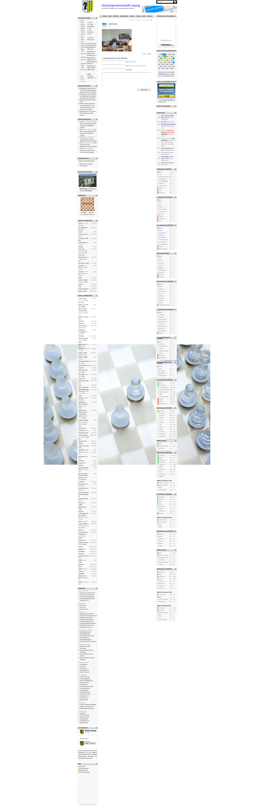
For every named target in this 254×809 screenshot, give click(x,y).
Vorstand (130, 99)
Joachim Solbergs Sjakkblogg (88, 704)
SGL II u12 (84, 63)
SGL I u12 (84, 59)
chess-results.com (85, 677)
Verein (110, 16)
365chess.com (84, 722)
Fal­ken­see (81, 553)
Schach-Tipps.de (84, 715)
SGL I (82, 22)
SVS (85, 253)
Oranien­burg (81, 432)
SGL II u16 (84, 45)
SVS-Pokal (90, 76)
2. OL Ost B (90, 24)
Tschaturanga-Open (83, 361)
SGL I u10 (84, 69)
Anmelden (83, 766)
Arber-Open (81, 374)
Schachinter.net (84, 690)
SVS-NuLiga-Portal (85, 636)
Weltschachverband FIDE (87, 614)
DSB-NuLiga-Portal (85, 634)
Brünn (80, 566)
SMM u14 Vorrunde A (163, 480)
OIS (79, 452)
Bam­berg (80, 441)
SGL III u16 (84, 47)
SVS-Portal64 (83, 637)
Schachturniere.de (85, 692)
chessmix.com (84, 698)
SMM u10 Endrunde (162, 605)
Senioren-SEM (82, 524)
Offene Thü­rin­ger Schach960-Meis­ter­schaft (83, 475)
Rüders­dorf (81, 323)
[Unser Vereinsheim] (87, 180)
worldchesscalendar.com (86, 686)
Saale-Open (81, 430)
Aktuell (105, 16)
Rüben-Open (82, 257)
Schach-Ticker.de (84, 672)
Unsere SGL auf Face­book (87, 594)
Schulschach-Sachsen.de (87, 625)
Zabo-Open (81, 456)
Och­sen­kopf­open (83, 435)
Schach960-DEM (83, 338)
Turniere (132, 16)
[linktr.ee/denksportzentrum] (87, 161)
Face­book (91, 658)
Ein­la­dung (164, 134)
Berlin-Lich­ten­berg (83, 387)
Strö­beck (80, 247)
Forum (144, 16)
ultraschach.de (84, 699)
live (79, 261)
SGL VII (83, 34)
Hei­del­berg (81, 551)
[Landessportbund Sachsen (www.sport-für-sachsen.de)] (87, 748)
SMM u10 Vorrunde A (163, 592)
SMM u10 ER (90, 69)
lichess (82, 656)
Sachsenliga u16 (91, 43)
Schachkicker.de (84, 670)
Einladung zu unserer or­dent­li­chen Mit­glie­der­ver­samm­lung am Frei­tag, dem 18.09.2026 (88, 96)
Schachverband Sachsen (87, 621)
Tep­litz (80, 278)
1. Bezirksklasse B (162, 309)
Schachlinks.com (84, 696)
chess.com (83, 607)
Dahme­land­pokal (83, 498)
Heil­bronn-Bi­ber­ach (83, 365)
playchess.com (84, 609)
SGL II (82, 24)
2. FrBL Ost (90, 37)
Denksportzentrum (83, 158)
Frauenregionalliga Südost (164, 362)
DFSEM (85, 280)
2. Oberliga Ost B (161, 197)
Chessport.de (83, 684)
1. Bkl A (89, 34)
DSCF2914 (113, 24)
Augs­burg (81, 367)
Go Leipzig (83, 648)
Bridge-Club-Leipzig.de (86, 164)
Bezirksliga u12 (91, 58)
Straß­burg (81, 321)
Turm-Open (81, 249)
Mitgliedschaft (136, 99)
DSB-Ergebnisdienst (85, 632)
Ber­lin (80, 521)
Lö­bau (80, 378)
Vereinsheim (144, 99)
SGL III (83, 26)
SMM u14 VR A (91, 53)
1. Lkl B (89, 28)
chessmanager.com (85, 679)
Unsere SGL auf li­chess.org (87, 593)
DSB (87, 238)
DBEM (80, 357)
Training (138, 16)
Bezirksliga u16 (91, 47)
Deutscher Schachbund (86, 617)
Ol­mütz (80, 395)
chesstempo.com (84, 721)
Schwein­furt (81, 238)
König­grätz (81, 573)
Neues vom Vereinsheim (85, 171)
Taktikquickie (82, 195)
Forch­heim (81, 481)
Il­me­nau (80, 546)
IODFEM (80, 398)
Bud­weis (80, 291)
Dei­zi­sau (80, 530)
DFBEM (85, 357)
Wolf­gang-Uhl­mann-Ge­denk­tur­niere (83, 404)
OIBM (79, 569)
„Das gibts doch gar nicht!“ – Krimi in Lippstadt (139, 20)
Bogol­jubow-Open (83, 542)
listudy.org (82, 713)
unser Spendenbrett (168, 50)
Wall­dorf (80, 443)
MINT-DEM (81, 450)
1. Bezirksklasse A (162, 281)
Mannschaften (124, 16)
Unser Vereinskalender (163, 106)
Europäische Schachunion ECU (88, 615)
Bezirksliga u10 (91, 66)
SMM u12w (90, 63)
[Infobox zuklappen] (97, 18)
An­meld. (83, 515)
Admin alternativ (84, 768)
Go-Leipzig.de (84, 166)
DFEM (84, 344)
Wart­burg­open (82, 242)
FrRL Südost (90, 39)
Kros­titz (80, 232)
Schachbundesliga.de (86, 639)
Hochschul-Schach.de (86, 627)
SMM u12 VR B (91, 59)
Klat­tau (80, 289)
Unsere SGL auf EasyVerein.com (88, 804)
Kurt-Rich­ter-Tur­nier (83, 556)
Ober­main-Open (82, 325)
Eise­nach (81, 502)
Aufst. (92, 636)
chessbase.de (84, 664)
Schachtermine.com (85, 694)
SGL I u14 (84, 53)
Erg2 (83, 255)
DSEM (80, 280)
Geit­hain (80, 428)
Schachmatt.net (84, 719)
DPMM (89, 74)
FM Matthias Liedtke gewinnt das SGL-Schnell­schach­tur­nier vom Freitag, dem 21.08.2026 (88, 90)
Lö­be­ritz (80, 284)
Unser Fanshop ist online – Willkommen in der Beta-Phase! (88, 144)
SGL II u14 (84, 57)
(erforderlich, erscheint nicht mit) (136, 65)
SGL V (83, 30)
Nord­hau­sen (81, 380)
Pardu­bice (81, 336)
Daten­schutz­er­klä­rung (131, 100)
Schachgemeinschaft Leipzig (121, 5)
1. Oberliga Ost (161, 169)
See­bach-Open (82, 234)
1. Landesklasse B (162, 225)
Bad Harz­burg (82, 507)
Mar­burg (80, 511)
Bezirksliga (90, 32)
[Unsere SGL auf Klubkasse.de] (166, 90)
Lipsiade (80, 265)
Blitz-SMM (163, 122)
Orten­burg (81, 460)
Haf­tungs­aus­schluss (120, 100)
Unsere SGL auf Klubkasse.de (165, 81)
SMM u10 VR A (91, 68)
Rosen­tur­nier (82, 484)
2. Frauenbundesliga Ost (164, 337)
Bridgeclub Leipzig (85, 646)
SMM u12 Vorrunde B (163, 517)
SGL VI (83, 32)
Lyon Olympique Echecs (86, 654)
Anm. (80, 391)
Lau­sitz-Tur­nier (82, 298)
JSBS (83, 306)
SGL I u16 (84, 43)
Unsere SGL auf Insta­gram (87, 596)
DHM (79, 571)
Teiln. (79, 517)
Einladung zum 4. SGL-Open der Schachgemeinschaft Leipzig (87, 113)
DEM (79, 223)
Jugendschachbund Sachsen (88, 623)
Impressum (111, 100)
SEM (79, 576)
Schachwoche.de (84, 717)
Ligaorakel (83, 641)
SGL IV (83, 28)
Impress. (149, 16)
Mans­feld (80, 317)
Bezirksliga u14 (91, 51)
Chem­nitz (81, 463)
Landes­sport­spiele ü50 (167, 148)
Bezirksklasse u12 (92, 61)
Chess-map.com (84, 682)
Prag (79, 286)
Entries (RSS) (83, 770)
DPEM (80, 353)
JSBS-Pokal (90, 78)
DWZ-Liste (116, 16)
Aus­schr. (86, 317)
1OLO (88, 641)
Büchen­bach (81, 263)
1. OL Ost (89, 22)
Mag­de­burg (81, 549)
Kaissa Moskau (84, 658)
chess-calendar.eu (85, 688)
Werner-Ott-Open (83, 370)
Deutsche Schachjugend (86, 619)
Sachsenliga (90, 26)
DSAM (80, 582)
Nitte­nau (80, 465)
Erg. (82, 229)
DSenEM (80, 348)
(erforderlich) (131, 61)
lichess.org (83, 605)
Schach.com (83, 668)
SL (95, 641)
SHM (79, 304)
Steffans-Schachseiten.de (87, 706)
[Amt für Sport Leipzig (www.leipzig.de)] (87, 733)
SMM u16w (90, 49)
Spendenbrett (104, 100)
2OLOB (92, 641)
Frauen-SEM (168, 162)
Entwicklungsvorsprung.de (87, 708)
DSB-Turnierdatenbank (86, 680)
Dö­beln (80, 540)
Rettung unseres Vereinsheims (165, 16)
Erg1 (79, 255)
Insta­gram (82, 659)
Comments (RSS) (84, 772)
